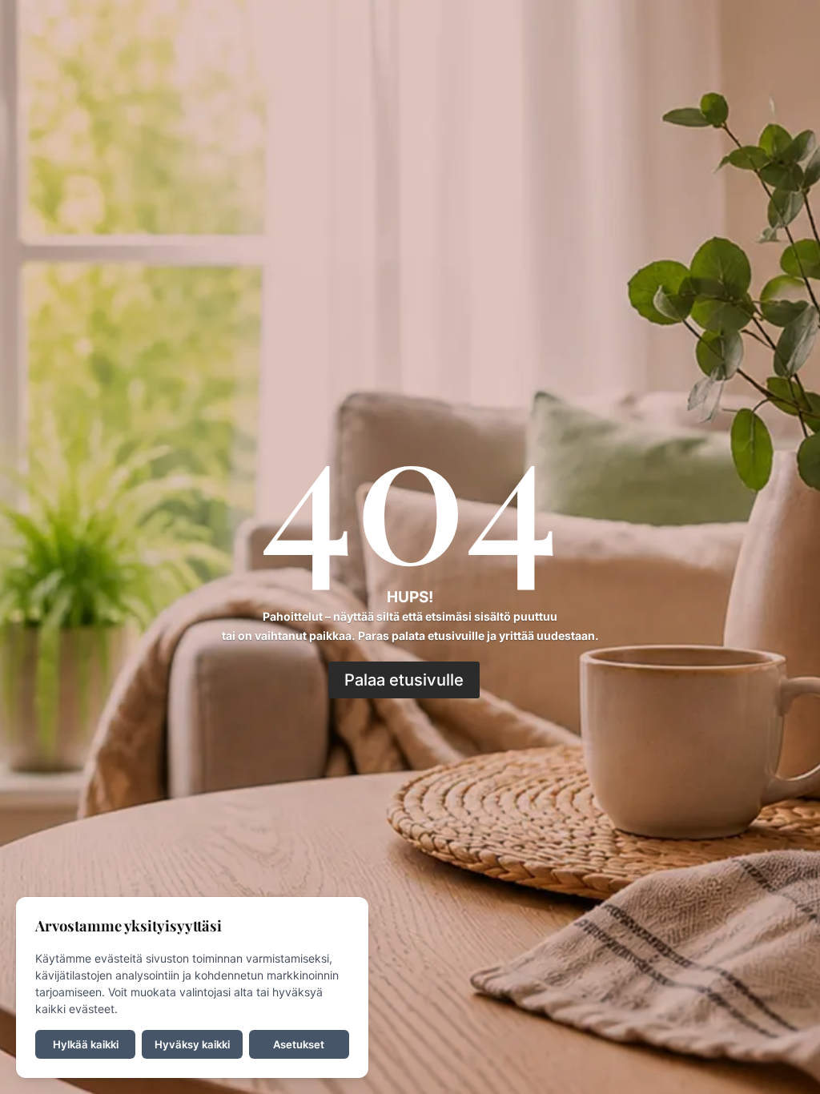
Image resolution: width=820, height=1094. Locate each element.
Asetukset (298, 1044)
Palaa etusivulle (404, 680)
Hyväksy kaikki (192, 1044)
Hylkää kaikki (86, 1044)
